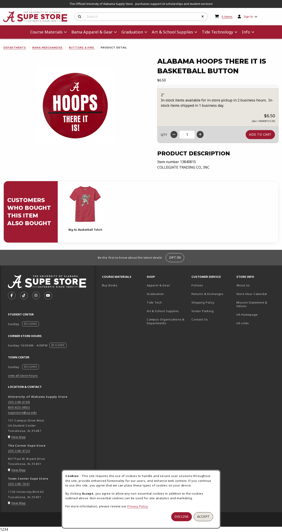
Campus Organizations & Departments (167, 321)
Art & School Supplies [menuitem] (172, 32)
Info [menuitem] (246, 32)
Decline (181, 516)
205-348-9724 (19, 451)
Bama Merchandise (47, 47)
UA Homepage (257, 314)
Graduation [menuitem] (132, 32)
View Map (18, 437)
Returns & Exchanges (207, 294)
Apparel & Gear (158, 285)
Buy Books (110, 285)
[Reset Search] (203, 16)
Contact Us (199, 319)
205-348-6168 (19, 402)
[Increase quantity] (200, 134)
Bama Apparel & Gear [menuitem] (92, 32)
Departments (15, 47)
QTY (164, 135)
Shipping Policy (202, 302)
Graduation (155, 294)
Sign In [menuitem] (248, 16)
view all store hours (23, 375)
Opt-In (175, 257)
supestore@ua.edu (22, 412)
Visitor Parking (202, 311)
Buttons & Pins (81, 47)
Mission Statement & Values (251, 304)
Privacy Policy (137, 506)
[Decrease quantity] (174, 134)
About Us (243, 285)
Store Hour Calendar (257, 294)
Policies (197, 285)
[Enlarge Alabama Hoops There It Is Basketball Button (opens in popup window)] (75, 105)
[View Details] (85, 204)
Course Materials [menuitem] (46, 32)
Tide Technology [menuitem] (217, 32)
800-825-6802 (19, 407)
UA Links (242, 323)
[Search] (79, 16)
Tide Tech (154, 302)
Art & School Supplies (163, 311)
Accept (203, 516)
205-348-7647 (19, 484)
